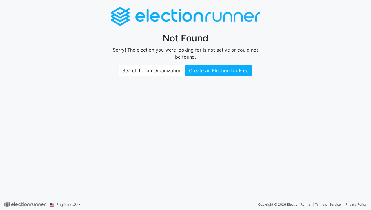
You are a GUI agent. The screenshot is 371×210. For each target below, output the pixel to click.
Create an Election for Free (218, 70)
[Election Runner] (25, 204)
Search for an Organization (151, 70)
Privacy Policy (356, 204)
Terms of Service (328, 204)
